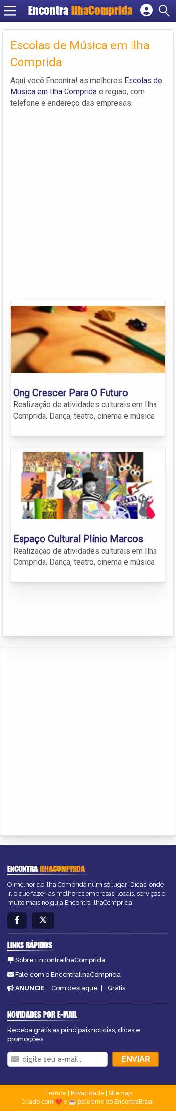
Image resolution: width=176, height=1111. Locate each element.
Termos (55, 1093)
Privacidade (87, 1093)
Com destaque (74, 988)
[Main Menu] (10, 11)
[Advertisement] (88, 202)
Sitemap (120, 1093)
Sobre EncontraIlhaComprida (60, 960)
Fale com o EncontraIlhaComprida (68, 974)
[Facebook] (17, 920)
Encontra (80, 10)
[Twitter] (43, 920)
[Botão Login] (146, 11)
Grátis (116, 988)
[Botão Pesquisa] (165, 10)
